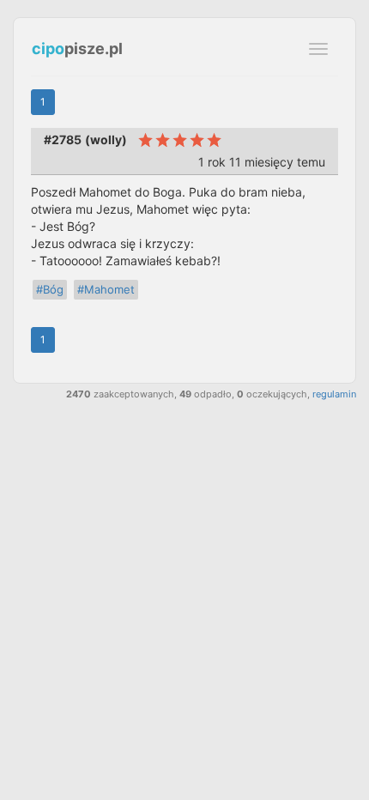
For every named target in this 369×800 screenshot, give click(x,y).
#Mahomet (106, 289)
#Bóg (50, 289)
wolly (106, 139)
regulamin (334, 394)
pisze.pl (77, 48)
